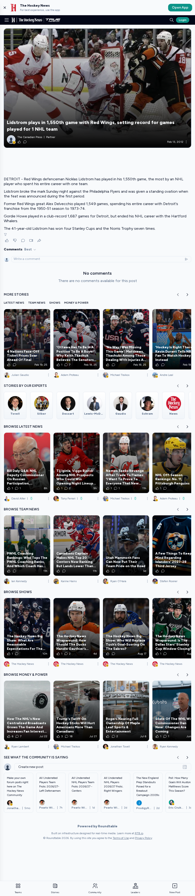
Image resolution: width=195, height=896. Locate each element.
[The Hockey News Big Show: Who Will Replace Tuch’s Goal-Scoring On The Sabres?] (126, 628)
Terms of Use (121, 838)
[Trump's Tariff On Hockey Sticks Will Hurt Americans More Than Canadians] (77, 711)
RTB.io (139, 833)
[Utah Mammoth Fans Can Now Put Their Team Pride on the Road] (126, 545)
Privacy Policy (143, 838)
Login (182, 20)
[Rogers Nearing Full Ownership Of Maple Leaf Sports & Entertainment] (126, 711)
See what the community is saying (36, 757)
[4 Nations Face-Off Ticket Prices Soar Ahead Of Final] (27, 339)
